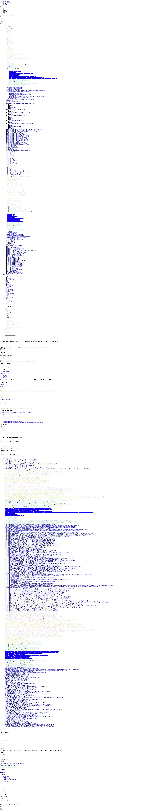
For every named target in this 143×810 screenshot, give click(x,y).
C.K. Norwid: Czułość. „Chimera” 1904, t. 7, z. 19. (14, 531)
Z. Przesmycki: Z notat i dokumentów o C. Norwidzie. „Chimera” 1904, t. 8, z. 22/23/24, (20, 664)
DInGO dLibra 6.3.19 (12, 802)
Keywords (9, 284)
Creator (6, 280)
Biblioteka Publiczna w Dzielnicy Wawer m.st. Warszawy (17, 138)
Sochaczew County (10, 244)
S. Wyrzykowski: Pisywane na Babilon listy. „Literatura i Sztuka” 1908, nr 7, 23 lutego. (20, 723)
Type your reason (20, 347)
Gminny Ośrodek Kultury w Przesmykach (14, 173)
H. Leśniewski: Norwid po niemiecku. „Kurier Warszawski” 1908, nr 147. (18, 719)
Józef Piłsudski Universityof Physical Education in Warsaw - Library (20, 103)
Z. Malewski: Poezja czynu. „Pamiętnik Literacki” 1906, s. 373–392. (17, 657)
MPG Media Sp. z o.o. (11, 214)
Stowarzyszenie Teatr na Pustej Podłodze (14, 254)
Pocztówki (11, 231)
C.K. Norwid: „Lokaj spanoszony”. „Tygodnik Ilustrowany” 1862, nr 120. (18, 461)
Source (6, 307)
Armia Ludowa (12, 70)
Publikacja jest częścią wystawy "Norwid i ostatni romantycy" (11, 390)
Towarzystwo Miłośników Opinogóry (14, 257)
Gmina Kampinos (10, 157)
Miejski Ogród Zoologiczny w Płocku (14, 208)
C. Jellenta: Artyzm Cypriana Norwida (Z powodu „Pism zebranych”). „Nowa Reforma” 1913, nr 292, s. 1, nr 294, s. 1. (26, 686)
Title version (9, 278)
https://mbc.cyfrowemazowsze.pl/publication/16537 (9, 448)
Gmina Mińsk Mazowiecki (12, 163)
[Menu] (0, 6)
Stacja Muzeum (10, 246)
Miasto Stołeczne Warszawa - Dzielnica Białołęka (16, 184)
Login (4, 13)
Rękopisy (11, 127)
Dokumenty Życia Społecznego (15, 126)
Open (4, 367)
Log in (1, 798)
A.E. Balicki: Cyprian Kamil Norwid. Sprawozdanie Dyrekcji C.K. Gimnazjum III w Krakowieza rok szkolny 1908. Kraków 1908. (28, 705)
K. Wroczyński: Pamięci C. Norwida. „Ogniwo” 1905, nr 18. (16, 665)
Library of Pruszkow (10, 175)
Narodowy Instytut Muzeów (12, 233)
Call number (9, 306)
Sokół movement (10, 86)
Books (8, 37)
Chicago (1, 743)
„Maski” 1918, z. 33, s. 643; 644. (11, 518)
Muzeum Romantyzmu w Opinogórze (14, 225)
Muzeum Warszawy (10, 227)
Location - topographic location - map (13, 324)
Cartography (9, 40)
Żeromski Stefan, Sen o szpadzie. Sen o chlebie (13, 484)
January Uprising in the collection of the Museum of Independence (19, 66)
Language (6, 308)
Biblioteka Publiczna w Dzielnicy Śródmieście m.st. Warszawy (18, 135)
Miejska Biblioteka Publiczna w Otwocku (14, 206)
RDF (1, 452)
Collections (5, 26)
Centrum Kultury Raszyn (11, 145)
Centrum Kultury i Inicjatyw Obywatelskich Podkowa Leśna (18, 144)
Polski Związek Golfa (11, 241)
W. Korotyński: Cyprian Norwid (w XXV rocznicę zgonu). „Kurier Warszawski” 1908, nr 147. (22, 718)
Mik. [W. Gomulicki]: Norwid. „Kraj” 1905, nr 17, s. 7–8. (15, 663)
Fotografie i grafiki (12, 107)
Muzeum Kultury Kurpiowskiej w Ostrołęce (15, 221)
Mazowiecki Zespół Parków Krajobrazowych (15, 179)
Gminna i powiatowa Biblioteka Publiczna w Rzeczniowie (17, 171)
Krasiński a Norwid (8, 681)
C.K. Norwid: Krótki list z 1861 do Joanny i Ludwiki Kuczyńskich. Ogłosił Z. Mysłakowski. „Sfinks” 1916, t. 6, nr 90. (26, 549)
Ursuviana (9, 34)
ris (3, 357)
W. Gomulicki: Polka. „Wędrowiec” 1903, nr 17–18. (14, 650)
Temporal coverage (10, 290)
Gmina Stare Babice (10, 167)
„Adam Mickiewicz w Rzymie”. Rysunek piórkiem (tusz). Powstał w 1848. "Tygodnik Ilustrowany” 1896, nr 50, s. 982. (26, 485)
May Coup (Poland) (10, 100)
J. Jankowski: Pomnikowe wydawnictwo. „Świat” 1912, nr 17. (16, 675)
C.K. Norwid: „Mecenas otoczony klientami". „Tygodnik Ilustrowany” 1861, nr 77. (19, 462)
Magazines (11, 105)
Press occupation (10, 67)
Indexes (4, 274)
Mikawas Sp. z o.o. (10, 212)
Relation (7, 309)
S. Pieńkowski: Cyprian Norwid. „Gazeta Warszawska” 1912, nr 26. (17, 678)
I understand (18, 804)
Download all (2, 373)
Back (2, 23)
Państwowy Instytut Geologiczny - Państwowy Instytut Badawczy (19, 236)
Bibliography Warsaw (11, 55)
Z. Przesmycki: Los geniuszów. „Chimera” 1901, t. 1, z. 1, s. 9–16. (17, 645)
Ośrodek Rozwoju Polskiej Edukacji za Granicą (15, 235)
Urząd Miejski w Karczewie (12, 270)
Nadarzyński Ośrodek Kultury (12, 232)
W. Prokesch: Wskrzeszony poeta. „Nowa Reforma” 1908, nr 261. (16, 721)
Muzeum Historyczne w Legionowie (13, 219)
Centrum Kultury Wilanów (12, 146)
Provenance (8, 318)
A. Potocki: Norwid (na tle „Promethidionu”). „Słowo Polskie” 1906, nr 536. (18, 658)
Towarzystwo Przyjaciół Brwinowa (13, 258)
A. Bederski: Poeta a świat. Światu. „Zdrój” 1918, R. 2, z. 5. (15, 475)
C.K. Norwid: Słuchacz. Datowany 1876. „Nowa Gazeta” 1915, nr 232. (17, 553)
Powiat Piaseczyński (10, 243)
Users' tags (9, 286)
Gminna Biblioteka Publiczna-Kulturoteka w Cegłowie (17, 170)
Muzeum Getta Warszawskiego (12, 216)
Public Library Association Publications (16, 93)
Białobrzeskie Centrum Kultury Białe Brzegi (16, 109)
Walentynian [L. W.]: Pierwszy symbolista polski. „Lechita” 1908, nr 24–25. (18, 722)
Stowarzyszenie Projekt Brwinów (13, 251)
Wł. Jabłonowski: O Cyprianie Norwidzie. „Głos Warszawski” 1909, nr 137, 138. (19, 695)
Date (7, 298)
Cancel (2, 349)
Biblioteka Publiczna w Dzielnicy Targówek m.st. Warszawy (18, 136)
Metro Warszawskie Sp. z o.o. (12, 180)
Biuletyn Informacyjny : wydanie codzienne (17, 79)
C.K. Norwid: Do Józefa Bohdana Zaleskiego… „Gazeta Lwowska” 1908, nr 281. (19, 576)
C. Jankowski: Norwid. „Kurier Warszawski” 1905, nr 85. (15, 661)
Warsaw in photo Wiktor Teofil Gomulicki (14, 88)
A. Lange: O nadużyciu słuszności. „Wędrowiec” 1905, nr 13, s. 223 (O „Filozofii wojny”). (21, 662)
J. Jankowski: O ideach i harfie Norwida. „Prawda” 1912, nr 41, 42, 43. (17, 674)
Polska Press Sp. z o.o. (11, 240)
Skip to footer (5, 4)
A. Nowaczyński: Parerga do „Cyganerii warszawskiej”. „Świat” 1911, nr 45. (18, 703)
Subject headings (10, 285)
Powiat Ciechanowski (11, 242)
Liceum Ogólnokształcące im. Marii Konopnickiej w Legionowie (18, 176)
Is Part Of (9, 312)
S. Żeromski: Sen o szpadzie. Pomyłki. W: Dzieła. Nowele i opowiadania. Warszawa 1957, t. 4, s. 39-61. (23, 483)
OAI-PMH (2, 456)
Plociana (8, 32)
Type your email (3, 347)
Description (8, 291)
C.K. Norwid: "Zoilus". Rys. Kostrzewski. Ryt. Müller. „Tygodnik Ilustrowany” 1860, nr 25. (21, 460)
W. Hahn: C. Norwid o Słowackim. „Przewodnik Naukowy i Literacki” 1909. (18, 694)
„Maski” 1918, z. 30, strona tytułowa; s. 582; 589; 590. (14, 515)
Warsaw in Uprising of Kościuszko (13, 89)
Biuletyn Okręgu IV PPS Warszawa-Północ (17, 81)
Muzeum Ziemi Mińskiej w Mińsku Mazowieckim (17, 229)
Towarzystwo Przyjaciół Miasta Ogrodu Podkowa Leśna (17, 260)
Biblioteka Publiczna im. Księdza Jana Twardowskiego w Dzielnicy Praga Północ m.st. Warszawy (24, 129)
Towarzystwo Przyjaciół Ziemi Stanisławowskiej (15, 264)
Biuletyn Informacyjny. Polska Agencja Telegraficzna (18, 80)
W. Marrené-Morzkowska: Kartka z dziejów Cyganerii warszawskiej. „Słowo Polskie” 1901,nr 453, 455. (23, 643)
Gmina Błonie (9, 153)
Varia (8, 46)
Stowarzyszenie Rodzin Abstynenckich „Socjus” (15, 253)
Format (6, 303)
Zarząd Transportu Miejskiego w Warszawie (15, 272)
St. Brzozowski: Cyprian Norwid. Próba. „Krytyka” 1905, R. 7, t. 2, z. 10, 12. (19, 659)
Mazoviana (9, 31)
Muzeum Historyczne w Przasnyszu (13, 220)
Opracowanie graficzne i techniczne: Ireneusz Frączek (47, 390)
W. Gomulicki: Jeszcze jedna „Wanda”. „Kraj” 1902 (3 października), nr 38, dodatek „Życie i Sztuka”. (23, 647)
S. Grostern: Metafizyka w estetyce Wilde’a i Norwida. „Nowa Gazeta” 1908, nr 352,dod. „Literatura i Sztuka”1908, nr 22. (26, 712)
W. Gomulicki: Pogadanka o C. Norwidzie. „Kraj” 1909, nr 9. (16, 693)
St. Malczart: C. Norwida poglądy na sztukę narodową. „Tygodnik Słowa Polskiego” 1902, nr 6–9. (22, 648)
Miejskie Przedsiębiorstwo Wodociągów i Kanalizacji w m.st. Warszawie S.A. (21, 209)
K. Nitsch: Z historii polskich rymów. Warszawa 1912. (14, 682)
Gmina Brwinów (10, 154)
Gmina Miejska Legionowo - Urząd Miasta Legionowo (17, 161)
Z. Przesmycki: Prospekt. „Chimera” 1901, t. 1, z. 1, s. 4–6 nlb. (16, 646)
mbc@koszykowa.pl (4, 759)
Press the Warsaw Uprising (13, 68)
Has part (8, 311)
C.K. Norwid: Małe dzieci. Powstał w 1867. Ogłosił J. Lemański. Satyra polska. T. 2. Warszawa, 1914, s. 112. (24, 556)
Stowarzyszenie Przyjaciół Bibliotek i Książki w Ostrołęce (17, 252)
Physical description (10, 293)
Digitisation (9, 320)
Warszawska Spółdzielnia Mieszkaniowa (14, 271)
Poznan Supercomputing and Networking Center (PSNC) (33, 802)
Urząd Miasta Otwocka (11, 267)
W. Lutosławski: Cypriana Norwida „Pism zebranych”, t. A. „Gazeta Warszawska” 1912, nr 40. (22, 677)
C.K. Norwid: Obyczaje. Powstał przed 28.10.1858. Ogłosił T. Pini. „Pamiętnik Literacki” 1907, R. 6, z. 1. (24, 572)
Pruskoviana (9, 33)
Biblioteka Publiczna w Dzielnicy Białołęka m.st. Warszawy (17, 133)
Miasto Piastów (10, 183)
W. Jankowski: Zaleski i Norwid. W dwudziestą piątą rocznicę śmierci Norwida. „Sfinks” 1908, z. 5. (22, 715)
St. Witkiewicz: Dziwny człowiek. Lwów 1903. (13, 464)
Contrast (4, 10)
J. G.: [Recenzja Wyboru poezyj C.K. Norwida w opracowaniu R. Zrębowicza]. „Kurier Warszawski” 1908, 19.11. (25, 713)
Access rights (9, 315)
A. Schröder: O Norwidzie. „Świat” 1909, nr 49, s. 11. (14, 698)
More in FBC (2, 734)
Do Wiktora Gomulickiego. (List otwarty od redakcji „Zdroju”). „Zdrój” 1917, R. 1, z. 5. (20, 469)
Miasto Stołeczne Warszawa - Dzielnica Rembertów (16, 193)
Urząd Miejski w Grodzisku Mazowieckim (14, 269)
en (3, 8)
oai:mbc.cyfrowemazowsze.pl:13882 (6, 399)
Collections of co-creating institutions (12, 101)
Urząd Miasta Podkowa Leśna (12, 268)
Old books (9, 45)
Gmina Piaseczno (10, 165)
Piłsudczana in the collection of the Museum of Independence (18, 64)
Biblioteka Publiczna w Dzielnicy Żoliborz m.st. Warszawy (17, 140)
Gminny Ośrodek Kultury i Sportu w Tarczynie (15, 172)
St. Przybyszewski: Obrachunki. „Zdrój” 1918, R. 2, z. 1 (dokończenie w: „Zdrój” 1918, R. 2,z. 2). (22, 470)
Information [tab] (5, 376)
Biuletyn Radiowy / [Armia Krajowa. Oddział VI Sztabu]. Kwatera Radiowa (23, 83)
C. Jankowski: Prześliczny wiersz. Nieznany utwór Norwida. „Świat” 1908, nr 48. (19, 714)
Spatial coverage (10, 289)
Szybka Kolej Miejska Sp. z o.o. (13, 256)
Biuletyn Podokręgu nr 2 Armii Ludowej (16, 82)
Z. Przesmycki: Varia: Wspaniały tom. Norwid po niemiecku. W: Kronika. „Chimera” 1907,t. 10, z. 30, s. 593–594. (25, 672)
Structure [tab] (4, 377)
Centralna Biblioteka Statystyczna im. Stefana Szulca (16, 142)
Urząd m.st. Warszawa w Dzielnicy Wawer (14, 266)
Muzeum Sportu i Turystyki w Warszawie (14, 226)
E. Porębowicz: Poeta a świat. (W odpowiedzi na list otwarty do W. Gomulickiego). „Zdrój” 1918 (22, 477)
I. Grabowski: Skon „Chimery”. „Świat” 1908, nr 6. (14, 711)
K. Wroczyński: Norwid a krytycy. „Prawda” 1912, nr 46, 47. (16, 680)
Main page (2, 772)
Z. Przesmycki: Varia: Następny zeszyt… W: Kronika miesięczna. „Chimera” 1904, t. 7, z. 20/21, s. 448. (23, 653)
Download (7, 367)
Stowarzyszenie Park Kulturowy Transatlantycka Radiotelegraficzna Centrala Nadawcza (22, 250)
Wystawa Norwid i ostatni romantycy (9, 458)
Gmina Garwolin (10, 156)
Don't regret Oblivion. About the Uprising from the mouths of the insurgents (20, 99)
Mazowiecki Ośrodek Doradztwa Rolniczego (15, 178)
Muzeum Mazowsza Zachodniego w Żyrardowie (15, 222)
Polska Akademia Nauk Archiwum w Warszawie (15, 239)
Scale (8, 294)
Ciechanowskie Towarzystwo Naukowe (14, 147)
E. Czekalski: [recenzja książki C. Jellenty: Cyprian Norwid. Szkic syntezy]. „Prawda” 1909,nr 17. (22, 692)
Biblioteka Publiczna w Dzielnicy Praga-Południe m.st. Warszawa (18, 134)
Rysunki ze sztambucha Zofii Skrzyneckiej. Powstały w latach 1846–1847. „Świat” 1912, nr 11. (22, 510)
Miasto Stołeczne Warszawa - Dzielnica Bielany (16, 185)
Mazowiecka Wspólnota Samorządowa (14, 177)
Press (8, 38)
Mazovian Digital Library (7, 421)
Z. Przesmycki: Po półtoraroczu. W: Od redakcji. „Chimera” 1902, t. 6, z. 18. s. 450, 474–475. (21, 649)
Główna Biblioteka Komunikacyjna (13, 151)
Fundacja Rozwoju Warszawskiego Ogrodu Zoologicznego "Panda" (19, 150)
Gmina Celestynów (10, 155)
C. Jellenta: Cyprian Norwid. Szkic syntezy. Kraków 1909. (15, 696)
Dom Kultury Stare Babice (12, 149)
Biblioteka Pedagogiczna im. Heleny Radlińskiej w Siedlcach (19, 112)
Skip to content (5, 3)
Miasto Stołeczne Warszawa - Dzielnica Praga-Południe (17, 191)
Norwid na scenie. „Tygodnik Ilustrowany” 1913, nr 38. (15, 684)
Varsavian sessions (12, 95)
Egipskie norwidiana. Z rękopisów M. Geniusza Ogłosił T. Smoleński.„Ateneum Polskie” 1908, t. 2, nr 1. (23, 587)
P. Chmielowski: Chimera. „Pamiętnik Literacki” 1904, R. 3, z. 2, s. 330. (17, 656)
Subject (7, 282)
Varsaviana (9, 30)
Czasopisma (11, 128)
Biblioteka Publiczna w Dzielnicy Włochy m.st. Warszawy (17, 139)
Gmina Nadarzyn (10, 164)
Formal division (9, 35)
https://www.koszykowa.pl (5, 763)
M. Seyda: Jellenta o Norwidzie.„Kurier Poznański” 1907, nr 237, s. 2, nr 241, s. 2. (19, 671)
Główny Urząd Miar (10, 152)
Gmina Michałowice (10, 159)
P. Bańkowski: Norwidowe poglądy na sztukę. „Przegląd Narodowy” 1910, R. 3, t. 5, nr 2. (21, 687)
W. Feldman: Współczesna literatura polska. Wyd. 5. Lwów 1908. (16, 708)
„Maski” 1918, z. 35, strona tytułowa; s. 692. (13, 519)
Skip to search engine (6, 2)
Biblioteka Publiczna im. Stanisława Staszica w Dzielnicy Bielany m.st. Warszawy (21, 130)
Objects (6, 329)
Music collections (10, 43)
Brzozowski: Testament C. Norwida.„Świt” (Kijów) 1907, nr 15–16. (17, 667)
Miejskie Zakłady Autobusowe (12, 210)
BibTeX (4, 358)
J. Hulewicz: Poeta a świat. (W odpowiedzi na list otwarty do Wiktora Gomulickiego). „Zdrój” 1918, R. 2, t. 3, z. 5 (25, 479)
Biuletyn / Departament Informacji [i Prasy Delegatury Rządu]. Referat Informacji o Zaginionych (26, 77)
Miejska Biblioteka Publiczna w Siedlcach (14, 207)
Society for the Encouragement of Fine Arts (14, 87)
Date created (9, 301)
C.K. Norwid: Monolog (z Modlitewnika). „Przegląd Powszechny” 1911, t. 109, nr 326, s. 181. (22, 564)
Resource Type (7, 302)
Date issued (9, 300)
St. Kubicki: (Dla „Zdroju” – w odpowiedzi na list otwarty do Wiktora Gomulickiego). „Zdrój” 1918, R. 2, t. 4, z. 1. (25, 481)
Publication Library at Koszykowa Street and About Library (19, 91)
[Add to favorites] (0, 360)
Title (7, 276)
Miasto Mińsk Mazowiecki (12, 182)
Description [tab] (5, 375)
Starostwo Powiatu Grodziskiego (13, 247)
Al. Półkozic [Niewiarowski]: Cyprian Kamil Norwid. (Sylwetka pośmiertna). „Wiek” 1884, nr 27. (22, 459)
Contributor (7, 281)
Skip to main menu (6, 1)
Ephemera (9, 42)
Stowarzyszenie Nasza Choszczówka (13, 249)
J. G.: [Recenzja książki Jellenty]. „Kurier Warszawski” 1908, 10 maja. (17, 700)
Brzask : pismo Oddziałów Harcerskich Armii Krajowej (19, 84)
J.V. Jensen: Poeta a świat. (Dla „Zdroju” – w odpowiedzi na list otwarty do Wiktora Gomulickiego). (22, 478)
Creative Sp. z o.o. (10, 148)
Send (5, 349)
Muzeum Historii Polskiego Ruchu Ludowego (15, 218)
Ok (1, 806)
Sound (8, 49)
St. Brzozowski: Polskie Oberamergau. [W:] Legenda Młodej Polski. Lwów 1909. (19, 688)
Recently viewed (7, 327)
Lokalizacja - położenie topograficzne (13, 326)
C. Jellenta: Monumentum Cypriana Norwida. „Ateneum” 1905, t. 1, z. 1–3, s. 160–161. (20, 666)
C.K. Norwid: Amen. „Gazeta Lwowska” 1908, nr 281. (15, 578)
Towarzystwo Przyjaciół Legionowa (13, 259)
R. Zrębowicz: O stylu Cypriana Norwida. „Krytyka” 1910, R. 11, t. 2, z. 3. (18, 690)
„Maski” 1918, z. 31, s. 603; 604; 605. (11, 516)
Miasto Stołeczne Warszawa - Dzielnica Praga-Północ (16, 192)
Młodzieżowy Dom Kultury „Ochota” (14, 213)
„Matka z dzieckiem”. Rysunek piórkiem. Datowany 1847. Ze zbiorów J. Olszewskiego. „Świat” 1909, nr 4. (24, 507)
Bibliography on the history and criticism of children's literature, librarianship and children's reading (26, 96)
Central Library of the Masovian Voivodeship (15, 132)
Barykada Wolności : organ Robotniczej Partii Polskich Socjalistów (21, 73)
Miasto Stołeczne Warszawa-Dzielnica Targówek (17, 195)
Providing (9, 323)
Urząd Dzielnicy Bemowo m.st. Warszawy (14, 265)
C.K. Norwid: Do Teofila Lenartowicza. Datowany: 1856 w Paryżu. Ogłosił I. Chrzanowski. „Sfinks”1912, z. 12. (25, 562)
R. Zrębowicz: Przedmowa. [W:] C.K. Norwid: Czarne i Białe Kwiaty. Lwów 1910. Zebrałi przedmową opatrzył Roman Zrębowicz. (28, 691)
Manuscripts (9, 44)
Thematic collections (10, 51)
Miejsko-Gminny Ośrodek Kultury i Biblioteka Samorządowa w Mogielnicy (20, 211)
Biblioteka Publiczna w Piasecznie (13, 141)
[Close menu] (0, 16)
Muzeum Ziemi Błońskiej (11, 228)
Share (6, 11)
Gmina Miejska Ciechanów (12, 160)
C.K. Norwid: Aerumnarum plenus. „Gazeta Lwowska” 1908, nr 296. (17, 582)
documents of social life (13, 189)
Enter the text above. (9, 348)
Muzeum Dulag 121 (10, 215)
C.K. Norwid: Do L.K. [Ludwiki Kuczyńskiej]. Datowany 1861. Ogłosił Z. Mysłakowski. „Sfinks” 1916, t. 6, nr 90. (25, 547)
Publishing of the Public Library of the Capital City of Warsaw (20, 94)
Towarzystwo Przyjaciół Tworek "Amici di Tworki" (16, 262)
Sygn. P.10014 (3, 403)
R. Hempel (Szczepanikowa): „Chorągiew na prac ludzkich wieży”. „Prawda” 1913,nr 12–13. (21, 683)
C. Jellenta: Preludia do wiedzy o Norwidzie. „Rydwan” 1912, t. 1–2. (17, 676)
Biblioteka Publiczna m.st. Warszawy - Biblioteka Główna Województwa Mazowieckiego (16, 408)
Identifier (7, 304)
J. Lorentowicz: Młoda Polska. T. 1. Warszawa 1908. (14, 720)
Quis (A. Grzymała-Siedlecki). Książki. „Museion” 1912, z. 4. (16, 679)
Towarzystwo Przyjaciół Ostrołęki (13, 261)
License (8, 316)
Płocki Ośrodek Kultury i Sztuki (12, 238)
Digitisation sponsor (10, 321)
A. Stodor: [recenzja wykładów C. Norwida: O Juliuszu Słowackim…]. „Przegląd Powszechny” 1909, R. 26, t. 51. (25, 699)
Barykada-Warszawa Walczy (14, 74)
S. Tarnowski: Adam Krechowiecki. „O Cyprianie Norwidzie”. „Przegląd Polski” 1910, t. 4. (21, 689)
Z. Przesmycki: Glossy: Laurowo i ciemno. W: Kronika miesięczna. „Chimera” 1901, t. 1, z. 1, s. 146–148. (24, 644)
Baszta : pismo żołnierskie (14, 75)
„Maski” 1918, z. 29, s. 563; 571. (11, 514)
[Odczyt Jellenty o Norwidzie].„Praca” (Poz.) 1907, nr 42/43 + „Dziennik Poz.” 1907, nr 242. (21, 668)
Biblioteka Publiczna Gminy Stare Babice (15, 120)
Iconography (9, 41)
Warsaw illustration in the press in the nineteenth (15, 53)
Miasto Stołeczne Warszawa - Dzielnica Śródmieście (16, 194)
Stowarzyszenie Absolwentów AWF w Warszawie (16, 248)
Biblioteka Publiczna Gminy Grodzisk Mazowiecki (17, 115)
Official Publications (10, 48)
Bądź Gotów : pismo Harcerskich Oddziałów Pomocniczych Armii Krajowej (22, 76)
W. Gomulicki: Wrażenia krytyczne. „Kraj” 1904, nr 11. (15, 654)
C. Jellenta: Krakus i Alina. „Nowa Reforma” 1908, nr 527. (15, 717)
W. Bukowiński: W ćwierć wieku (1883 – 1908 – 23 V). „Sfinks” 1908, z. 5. (18, 706)
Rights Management (9, 313)
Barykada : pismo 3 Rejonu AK (15, 71)
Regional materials (9, 28)
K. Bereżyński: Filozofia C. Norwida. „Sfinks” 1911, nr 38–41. (16, 701)
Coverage (8, 287)
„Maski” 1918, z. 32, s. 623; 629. (11, 517)
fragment (2, 384)
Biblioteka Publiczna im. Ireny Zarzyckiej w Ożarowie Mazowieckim (20, 123)
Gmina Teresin (9, 168)
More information (12, 804)
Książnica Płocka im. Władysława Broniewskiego (16, 174)
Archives (8, 39)
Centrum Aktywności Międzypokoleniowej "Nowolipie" (17, 143)
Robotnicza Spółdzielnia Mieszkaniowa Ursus (15, 245)
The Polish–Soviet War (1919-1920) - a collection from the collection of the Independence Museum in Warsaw (26, 90)
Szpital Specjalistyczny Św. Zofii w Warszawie (15, 255)
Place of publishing (10, 297)
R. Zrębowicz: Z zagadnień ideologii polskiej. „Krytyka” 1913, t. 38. (17, 685)
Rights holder (9, 317)
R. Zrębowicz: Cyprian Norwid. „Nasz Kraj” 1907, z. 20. (15, 673)
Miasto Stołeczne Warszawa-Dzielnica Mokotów (15, 190)
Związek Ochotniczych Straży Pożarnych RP (15, 234)
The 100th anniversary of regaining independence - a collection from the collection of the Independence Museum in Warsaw (29, 54)
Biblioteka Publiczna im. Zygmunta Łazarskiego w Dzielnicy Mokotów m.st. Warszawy (22, 131)
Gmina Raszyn (9, 166)
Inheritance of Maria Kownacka (12, 85)
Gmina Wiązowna (10, 169)
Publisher (8, 295)
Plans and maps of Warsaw (12, 65)
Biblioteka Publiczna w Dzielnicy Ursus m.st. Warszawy (17, 137)
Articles (8, 47)
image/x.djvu (2, 395)
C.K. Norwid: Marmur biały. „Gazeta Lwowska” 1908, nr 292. (16, 580)
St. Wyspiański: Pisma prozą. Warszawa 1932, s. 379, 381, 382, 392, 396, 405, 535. (20, 465)
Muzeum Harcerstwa (11, 217)
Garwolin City (9, 181)
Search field (2, 334)
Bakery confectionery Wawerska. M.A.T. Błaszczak (16, 237)
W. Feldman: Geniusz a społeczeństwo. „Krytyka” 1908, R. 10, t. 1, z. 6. (18, 707)
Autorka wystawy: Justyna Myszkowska (30, 390)
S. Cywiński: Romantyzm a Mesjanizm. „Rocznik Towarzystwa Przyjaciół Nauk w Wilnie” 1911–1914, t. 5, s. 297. (25, 702)
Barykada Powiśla (12, 72)
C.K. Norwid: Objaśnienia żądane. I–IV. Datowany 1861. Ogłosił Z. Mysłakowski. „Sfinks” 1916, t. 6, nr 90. (24, 548)
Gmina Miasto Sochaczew (11, 158)
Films (8, 50)
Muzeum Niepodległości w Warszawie (14, 224)
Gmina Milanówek (10, 162)
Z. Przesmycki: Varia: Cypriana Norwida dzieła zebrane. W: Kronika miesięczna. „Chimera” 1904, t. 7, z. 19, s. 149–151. (26, 655)
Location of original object (11, 322)
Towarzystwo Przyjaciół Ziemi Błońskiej (14, 263)
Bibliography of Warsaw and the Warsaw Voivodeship (19, 97)
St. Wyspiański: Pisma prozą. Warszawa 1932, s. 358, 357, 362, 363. (17, 466)
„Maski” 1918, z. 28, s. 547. (10, 513)
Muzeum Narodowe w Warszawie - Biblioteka (15, 223)
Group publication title (11, 279)
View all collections (6, 781)
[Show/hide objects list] (7, 68)
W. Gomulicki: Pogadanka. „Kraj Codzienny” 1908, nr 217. (15, 710)
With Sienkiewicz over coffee (12, 98)
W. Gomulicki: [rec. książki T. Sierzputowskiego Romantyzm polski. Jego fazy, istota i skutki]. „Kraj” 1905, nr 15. (25, 660)
